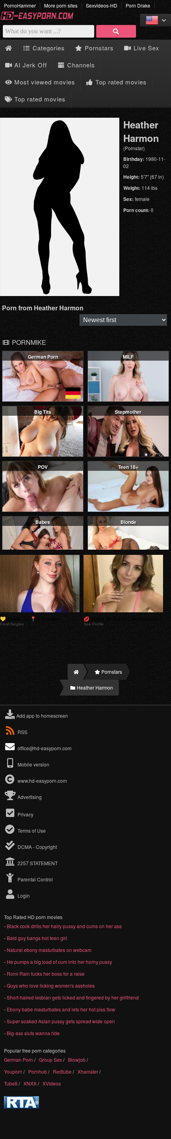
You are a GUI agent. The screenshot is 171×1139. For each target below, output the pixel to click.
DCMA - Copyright (36, 846)
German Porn (18, 1059)
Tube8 (10, 1083)
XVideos (52, 1083)
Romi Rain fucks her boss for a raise (46, 973)
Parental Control (34, 879)
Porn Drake (138, 5)
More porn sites (61, 5)
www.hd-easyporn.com (42, 780)
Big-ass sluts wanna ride (33, 1033)
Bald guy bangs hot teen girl (37, 938)
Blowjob (77, 1059)
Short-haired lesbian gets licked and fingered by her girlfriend (73, 997)
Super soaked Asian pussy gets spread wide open (61, 1021)
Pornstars (98, 48)
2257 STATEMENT (37, 863)
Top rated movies (120, 82)
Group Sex (50, 1059)
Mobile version (32, 764)
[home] (75, 672)
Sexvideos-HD (101, 5)
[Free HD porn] (40, 18)
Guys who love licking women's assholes (51, 985)
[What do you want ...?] (116, 31)
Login (23, 895)
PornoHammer (20, 5)
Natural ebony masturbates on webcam (49, 949)
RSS (22, 731)
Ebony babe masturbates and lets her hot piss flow (61, 1009)
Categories (48, 48)
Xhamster (88, 1071)
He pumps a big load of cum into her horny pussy (59, 961)
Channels (80, 65)
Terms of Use (31, 830)
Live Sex (145, 48)
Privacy (24, 814)
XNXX (30, 1083)
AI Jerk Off (29, 65)
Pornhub (37, 1071)
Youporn (13, 1071)
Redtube (62, 1071)
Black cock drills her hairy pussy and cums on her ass (64, 926)
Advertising (29, 796)
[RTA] (21, 1106)
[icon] (8, 48)
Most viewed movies (43, 82)
